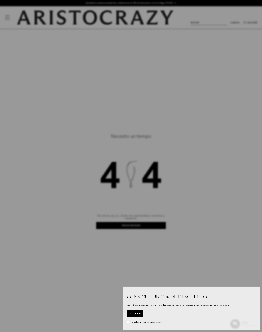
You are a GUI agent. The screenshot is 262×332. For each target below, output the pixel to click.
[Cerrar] (254, 292)
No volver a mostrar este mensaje (146, 322)
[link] (135, 313)
